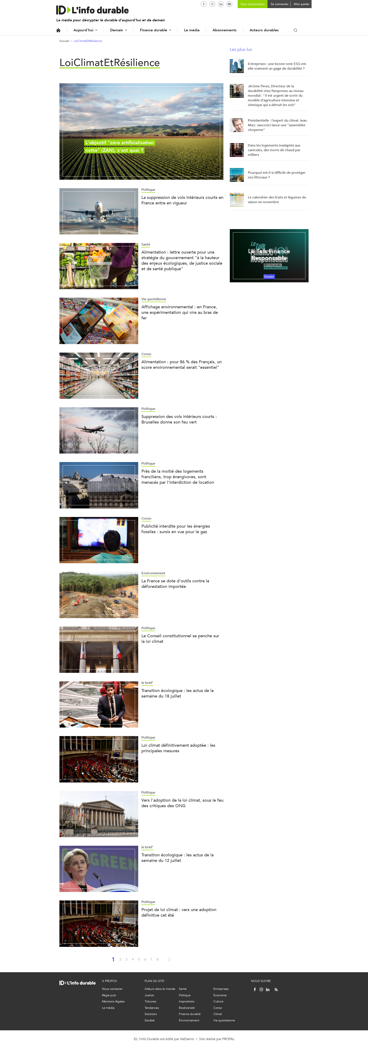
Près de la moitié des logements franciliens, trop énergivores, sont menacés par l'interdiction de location (177, 476)
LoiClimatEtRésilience (88, 41)
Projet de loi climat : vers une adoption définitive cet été (178, 912)
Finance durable (153, 30)
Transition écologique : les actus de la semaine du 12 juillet (177, 857)
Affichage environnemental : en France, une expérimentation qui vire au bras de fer (179, 312)
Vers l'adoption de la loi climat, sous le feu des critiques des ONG (182, 803)
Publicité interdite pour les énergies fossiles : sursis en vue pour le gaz (175, 529)
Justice (149, 995)
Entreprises (221, 989)
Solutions (151, 1014)
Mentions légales (113, 1001)
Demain (116, 30)
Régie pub (109, 995)
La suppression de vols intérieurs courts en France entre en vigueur (182, 200)
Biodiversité (187, 1008)
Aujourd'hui (83, 30)
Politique (185, 995)
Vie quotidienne (224, 1020)
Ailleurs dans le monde (160, 989)
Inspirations (186, 1001)
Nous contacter (112, 989)
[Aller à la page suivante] (169, 959)
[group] (141, 131)
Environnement (189, 1020)
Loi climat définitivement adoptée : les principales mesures (178, 748)
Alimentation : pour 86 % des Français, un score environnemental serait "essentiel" (181, 364)
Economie (220, 995)
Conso (217, 1008)
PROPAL (228, 1039)
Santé (183, 989)
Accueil (58, 30)
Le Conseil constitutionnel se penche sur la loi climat (180, 638)
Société (150, 1020)
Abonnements (225, 30)
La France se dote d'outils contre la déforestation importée (175, 583)
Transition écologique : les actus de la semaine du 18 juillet (177, 693)
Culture (218, 1001)
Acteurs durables (264, 30)
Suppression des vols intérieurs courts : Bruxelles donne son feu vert (179, 419)
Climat (217, 1014)
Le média (192, 30)
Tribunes (150, 1001)
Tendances (152, 1008)
